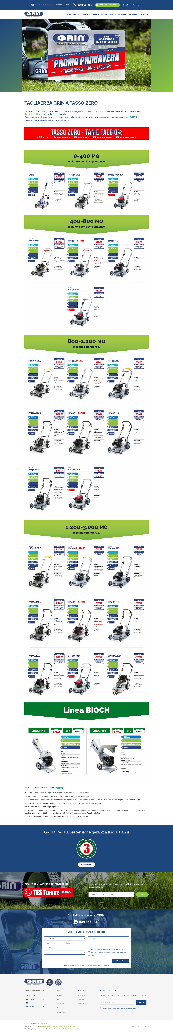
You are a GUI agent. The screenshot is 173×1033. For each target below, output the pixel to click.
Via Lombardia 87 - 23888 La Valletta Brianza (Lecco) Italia (57, 1026)
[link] (72, 14)
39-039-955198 (42, 1023)
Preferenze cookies (74, 1029)
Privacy (122, 949)
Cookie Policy (63, 1029)
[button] (82, 5)
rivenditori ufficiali (33, 114)
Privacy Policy (81, 965)
